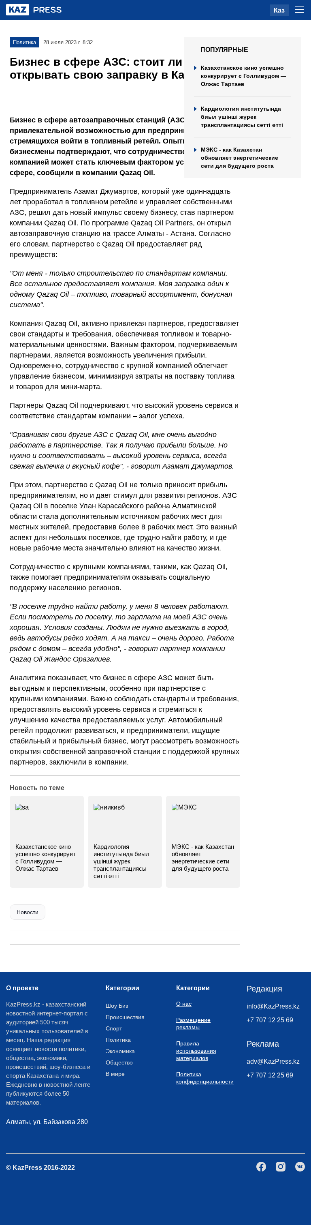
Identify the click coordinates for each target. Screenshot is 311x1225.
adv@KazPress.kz (273, 1061)
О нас (184, 1003)
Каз (279, 10)
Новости (27, 912)
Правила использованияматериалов (196, 1050)
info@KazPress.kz (273, 1006)
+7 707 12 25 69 (270, 1020)
